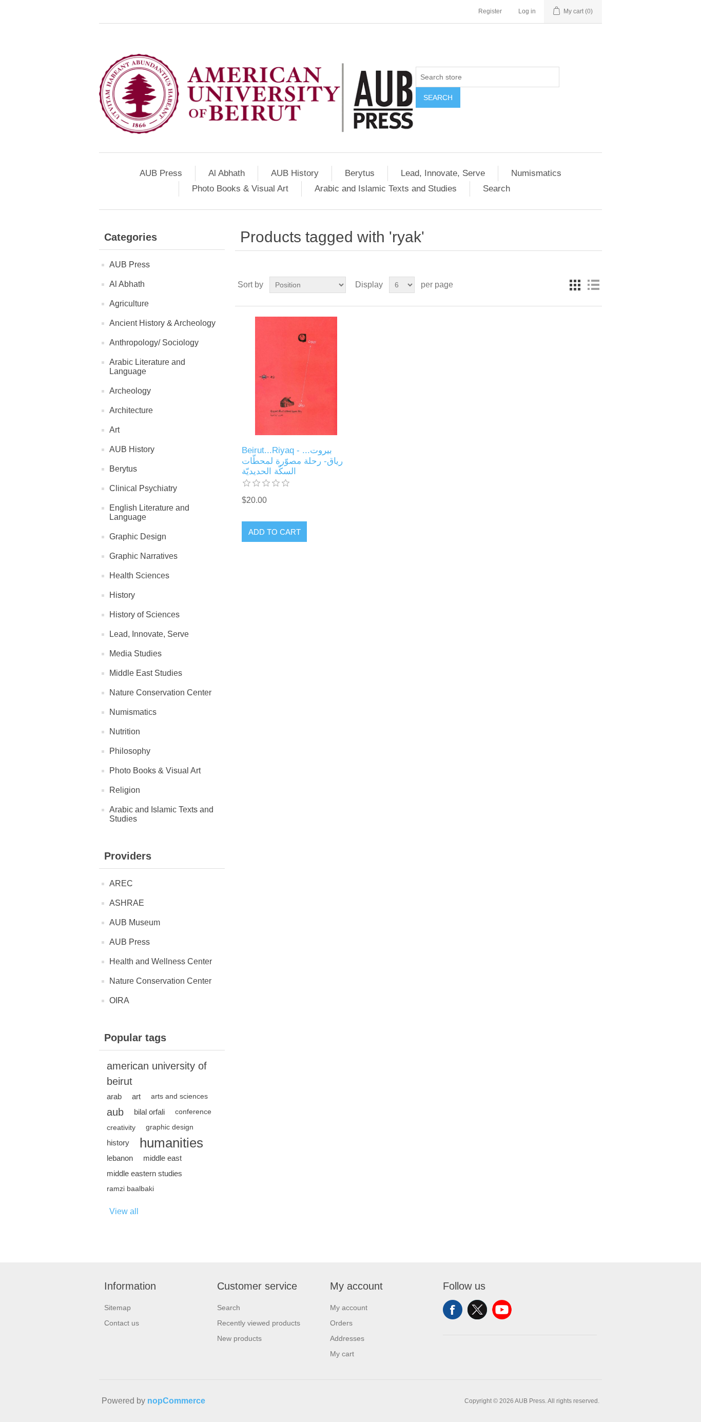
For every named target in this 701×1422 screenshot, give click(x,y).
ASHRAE (126, 903)
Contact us (121, 1323)
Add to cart (274, 532)
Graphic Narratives (143, 556)
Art (114, 429)
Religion (124, 790)
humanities (171, 1143)
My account (348, 1307)
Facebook (452, 1309)
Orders (341, 1323)
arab (114, 1096)
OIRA (119, 1000)
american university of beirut (157, 1073)
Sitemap (117, 1307)
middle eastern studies (144, 1173)
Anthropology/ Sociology (154, 342)
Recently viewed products (258, 1323)
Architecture (131, 410)
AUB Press (161, 173)
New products (239, 1338)
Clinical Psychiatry (143, 488)
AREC (121, 883)
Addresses (347, 1338)
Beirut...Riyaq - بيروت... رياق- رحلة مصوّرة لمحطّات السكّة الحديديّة (292, 460)
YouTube (502, 1309)
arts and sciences (179, 1096)
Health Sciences (139, 575)
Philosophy (129, 751)
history (118, 1142)
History (122, 595)
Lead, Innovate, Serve (443, 173)
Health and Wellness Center (160, 961)
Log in (527, 11)
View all (124, 1211)
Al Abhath (226, 173)
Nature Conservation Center (160, 692)
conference (193, 1112)
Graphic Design (137, 536)
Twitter (477, 1309)
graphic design (169, 1127)
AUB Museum (134, 922)
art (136, 1096)
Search (438, 97)
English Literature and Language (149, 512)
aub (115, 1112)
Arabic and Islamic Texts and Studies (386, 188)
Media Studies (135, 653)
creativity (121, 1127)
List (593, 285)
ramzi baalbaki (130, 1189)
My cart (342, 1354)
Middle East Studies (145, 673)
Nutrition (124, 731)
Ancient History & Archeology (162, 323)
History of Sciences (144, 614)
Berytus (360, 173)
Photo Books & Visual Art (240, 188)
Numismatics (536, 173)
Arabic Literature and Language (147, 367)
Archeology (130, 390)
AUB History (295, 173)
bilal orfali (149, 1111)
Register (490, 11)
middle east (162, 1158)
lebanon (120, 1158)
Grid (575, 285)
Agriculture (129, 303)
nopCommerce (176, 1400)
